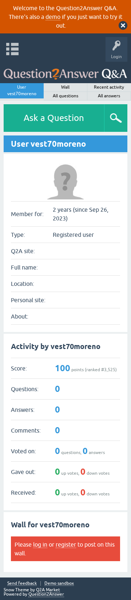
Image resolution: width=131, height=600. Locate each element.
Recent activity (109, 87)
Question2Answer (46, 594)
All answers (109, 95)
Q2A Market (48, 589)
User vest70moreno (21, 90)
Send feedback (22, 583)
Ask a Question (54, 118)
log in (40, 544)
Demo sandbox (59, 583)
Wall (65, 87)
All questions (65, 95)
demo (52, 16)
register (66, 544)
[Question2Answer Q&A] (65, 71)
